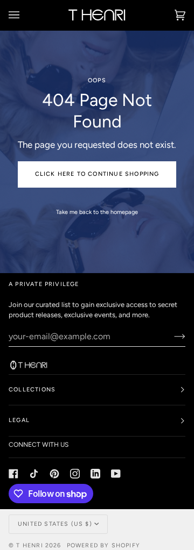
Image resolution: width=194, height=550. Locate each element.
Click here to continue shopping (97, 173)
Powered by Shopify (103, 545)
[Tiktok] (34, 473)
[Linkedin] (95, 473)
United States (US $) (55, 523)
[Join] (171, 336)
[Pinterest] (54, 473)
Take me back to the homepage (97, 212)
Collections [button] (32, 389)
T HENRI (29, 545)
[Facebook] (13, 473)
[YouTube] (116, 473)
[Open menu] (25, 15)
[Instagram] (75, 473)
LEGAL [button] (19, 420)
